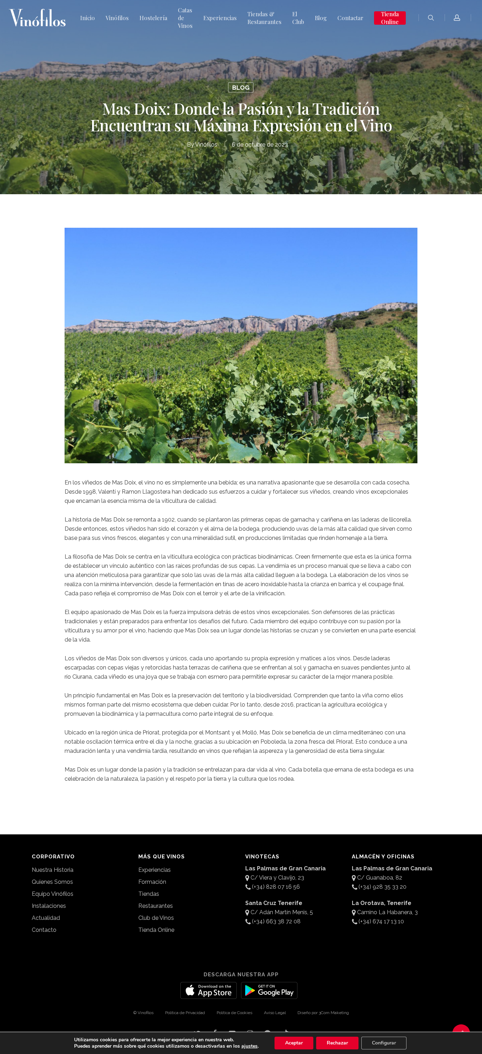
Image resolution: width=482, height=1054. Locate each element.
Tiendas (148, 894)
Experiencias (154, 870)
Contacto (44, 930)
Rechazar (337, 1043)
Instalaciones (49, 906)
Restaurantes (155, 906)
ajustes (249, 1046)
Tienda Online (156, 930)
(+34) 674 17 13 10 (381, 921)
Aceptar (294, 1043)
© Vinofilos (143, 1012)
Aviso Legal (275, 1012)
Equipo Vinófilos (52, 894)
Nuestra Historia (52, 870)
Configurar (384, 1043)
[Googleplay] (269, 994)
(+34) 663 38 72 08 (276, 921)
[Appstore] (208, 994)
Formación (152, 882)
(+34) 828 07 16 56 (276, 886)
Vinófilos (206, 144)
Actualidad (46, 918)
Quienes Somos (52, 882)
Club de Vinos (156, 918)
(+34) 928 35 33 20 (382, 886)
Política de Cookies (234, 1012)
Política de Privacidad (185, 1012)
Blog (240, 87)
